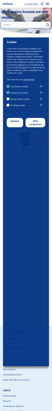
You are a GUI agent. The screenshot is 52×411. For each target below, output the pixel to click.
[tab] (41, 86)
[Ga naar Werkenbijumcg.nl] (8, 4)
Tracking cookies (17, 105)
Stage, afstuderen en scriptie (16, 379)
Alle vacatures (9, 369)
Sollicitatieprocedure (12, 374)
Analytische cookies (19, 92)
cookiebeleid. (28, 79)
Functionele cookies (19, 86)
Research (7, 401)
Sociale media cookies (20, 99)
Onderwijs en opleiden (13, 406)
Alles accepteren (35, 122)
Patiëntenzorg (9, 395)
